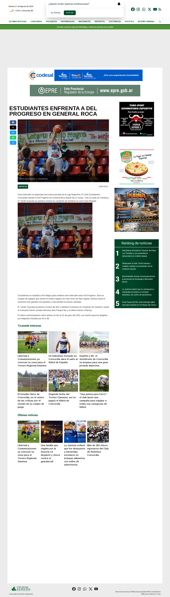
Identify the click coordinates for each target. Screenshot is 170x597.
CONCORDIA (36, 21)
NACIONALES (85, 21)
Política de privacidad (138, 592)
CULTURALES (115, 21)
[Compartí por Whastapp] (13, 138)
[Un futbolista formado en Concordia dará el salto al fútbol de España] (63, 342)
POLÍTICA (129, 21)
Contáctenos (156, 592)
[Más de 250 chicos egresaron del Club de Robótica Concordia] (98, 432)
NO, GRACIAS (55, 13)
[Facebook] (133, 9)
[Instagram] (138, 9)
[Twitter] (149, 9)
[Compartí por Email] (13, 132)
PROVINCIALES (67, 21)
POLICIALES (51, 21)
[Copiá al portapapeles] (13, 143)
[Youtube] (155, 9)
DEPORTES (100, 21)
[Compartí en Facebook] (13, 122)
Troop (158, 594)
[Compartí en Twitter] (13, 127)
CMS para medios (147, 594)
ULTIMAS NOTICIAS (17, 21)
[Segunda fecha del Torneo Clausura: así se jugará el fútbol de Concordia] (63, 380)
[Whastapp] (144, 9)
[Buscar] (159, 21)
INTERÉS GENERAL (146, 21)
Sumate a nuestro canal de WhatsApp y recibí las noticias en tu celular (85, 27)
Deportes (23, 187)
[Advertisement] (85, 50)
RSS (148, 592)
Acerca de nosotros (122, 592)
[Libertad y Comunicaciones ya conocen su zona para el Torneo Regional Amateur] (32, 342)
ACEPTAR (69, 13)
